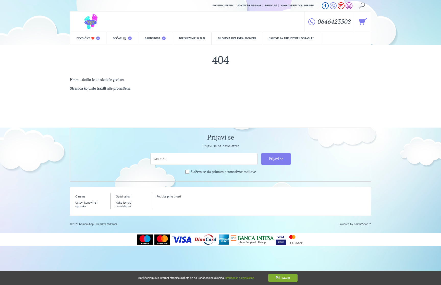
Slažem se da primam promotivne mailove (223, 172)
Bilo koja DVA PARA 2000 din (237, 38)
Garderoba (153, 38)
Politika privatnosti (168, 196)
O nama (80, 196)
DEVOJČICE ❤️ (86, 38)
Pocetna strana (223, 5)
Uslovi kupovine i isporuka (86, 204)
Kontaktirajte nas (249, 5)
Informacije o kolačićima (239, 277)
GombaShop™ (362, 224)
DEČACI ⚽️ (120, 38)
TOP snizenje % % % (192, 38)
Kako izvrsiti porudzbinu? (297, 5)
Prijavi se (271, 5)
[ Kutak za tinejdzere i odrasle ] (291, 38)
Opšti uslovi (123, 196)
